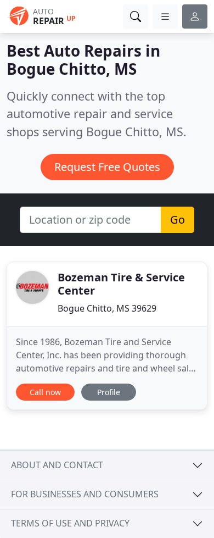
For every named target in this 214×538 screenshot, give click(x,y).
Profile (108, 392)
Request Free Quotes (107, 166)
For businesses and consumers (85, 494)
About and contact (57, 465)
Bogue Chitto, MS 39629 (107, 308)
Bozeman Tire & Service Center (121, 284)
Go (177, 219)
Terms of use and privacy (70, 523)
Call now (45, 392)
